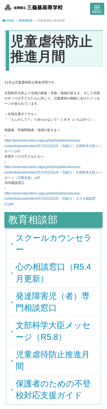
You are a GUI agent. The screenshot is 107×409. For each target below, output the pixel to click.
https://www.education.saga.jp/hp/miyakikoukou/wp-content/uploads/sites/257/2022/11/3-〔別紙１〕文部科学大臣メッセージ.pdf (53, 146)
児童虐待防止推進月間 (53, 360)
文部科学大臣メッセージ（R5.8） (53, 331)
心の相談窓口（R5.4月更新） (53, 272)
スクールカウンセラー (54, 243)
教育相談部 (26, 20)
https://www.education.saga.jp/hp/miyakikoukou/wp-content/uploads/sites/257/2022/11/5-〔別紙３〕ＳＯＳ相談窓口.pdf (49, 198)
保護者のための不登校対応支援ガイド (53, 389)
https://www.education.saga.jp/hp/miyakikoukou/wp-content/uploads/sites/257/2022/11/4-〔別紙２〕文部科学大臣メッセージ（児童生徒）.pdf (53, 172)
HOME (10, 20)
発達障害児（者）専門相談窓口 (53, 301)
